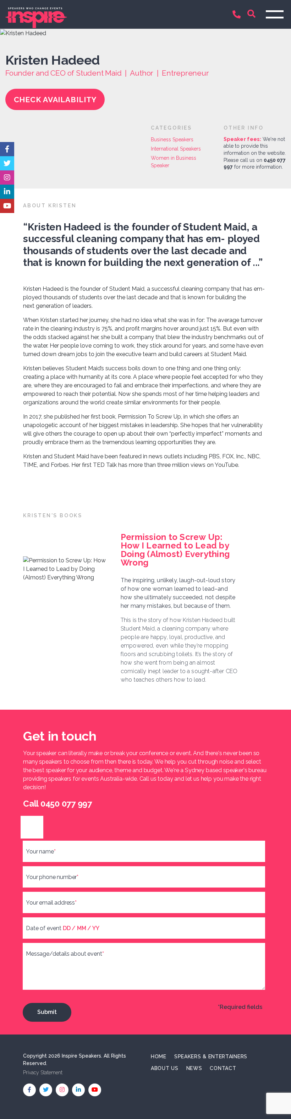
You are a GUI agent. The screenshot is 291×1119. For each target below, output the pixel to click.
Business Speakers (172, 139)
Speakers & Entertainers (210, 1056)
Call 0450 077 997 (238, 15)
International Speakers (176, 149)
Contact (223, 1068)
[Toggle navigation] (274, 14)
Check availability (55, 99)
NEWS (194, 1068)
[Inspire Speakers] (72, 14)
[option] (145, 611)
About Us (165, 1068)
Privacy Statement (42, 1072)
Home (158, 1056)
